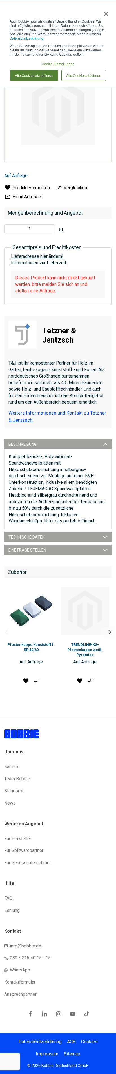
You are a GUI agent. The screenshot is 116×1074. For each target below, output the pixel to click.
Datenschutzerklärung (26, 38)
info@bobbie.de (25, 946)
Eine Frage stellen (27, 550)
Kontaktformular (19, 982)
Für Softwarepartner (23, 850)
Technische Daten (26, 537)
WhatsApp (20, 970)
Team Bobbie (17, 778)
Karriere (12, 766)
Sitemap (72, 1053)
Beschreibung (22, 444)
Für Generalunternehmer (27, 862)
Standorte (13, 791)
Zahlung (12, 910)
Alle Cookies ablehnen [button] (83, 75)
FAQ (8, 898)
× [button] (105, 12)
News (10, 803)
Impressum (47, 1053)
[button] (26, 680)
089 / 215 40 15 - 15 (30, 957)
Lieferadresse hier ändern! (37, 256)
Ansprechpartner (20, 994)
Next (109, 632)
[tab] (58, 444)
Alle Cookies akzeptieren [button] (34, 75)
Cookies (89, 1041)
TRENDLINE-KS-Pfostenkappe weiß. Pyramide (84, 649)
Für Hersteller (17, 838)
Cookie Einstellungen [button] (58, 63)
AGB (71, 1041)
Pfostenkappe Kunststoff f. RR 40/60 (31, 647)
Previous (7, 632)
